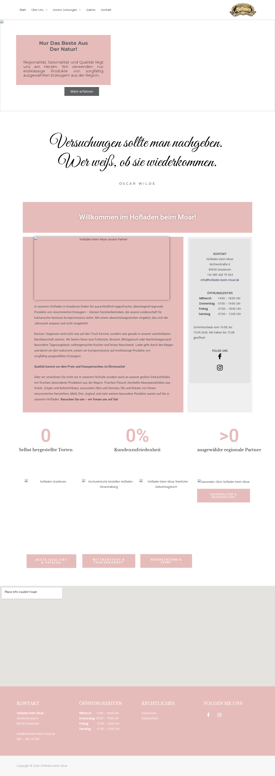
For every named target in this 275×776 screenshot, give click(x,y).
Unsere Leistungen (65, 10)
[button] (6, 65)
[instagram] (220, 714)
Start (23, 10)
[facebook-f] (209, 714)
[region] (137, 65)
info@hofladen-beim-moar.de (220, 280)
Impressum (149, 713)
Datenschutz (150, 718)
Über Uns (37, 10)
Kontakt (106, 10)
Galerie (90, 10)
